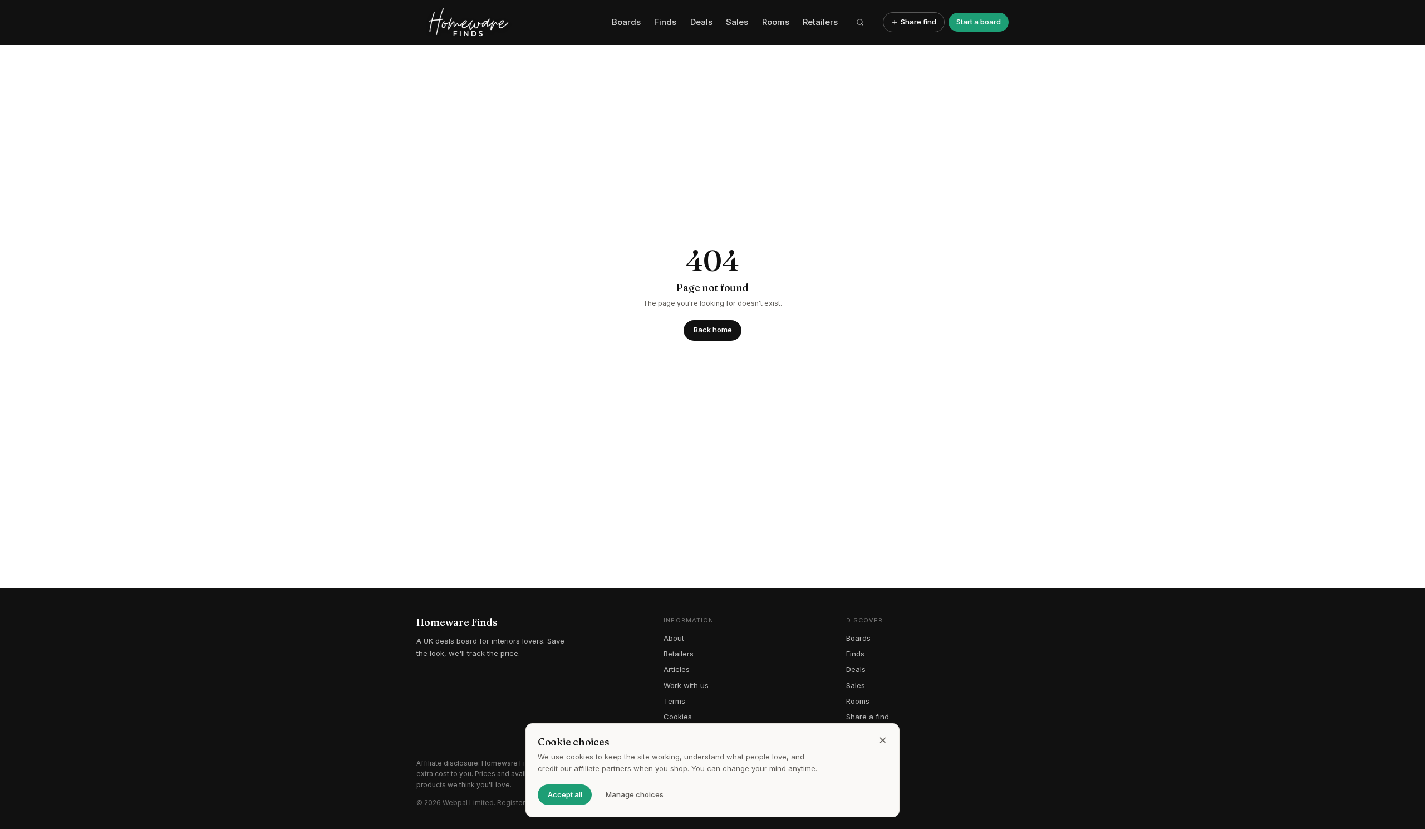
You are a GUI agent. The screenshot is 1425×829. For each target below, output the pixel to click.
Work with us (686, 685)
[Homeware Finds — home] (510, 22)
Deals (701, 22)
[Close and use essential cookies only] (883, 740)
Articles (677, 669)
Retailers (820, 22)
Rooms (775, 22)
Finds (665, 22)
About (674, 638)
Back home (713, 329)
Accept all (565, 794)
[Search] (860, 22)
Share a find (867, 716)
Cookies (678, 716)
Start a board (978, 21)
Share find (918, 21)
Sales (737, 22)
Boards (626, 22)
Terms (674, 700)
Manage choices (635, 794)
